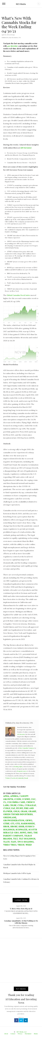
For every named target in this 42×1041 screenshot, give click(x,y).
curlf (6, 808)
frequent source (22, 771)
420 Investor (12, 46)
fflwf (19, 808)
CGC (33, 799)
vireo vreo (9, 844)
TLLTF (6, 841)
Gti (12, 823)
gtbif (6, 823)
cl (4, 802)
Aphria (14, 796)
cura (20, 805)
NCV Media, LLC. (22, 1032)
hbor (6, 826)
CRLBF (13, 805)
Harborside (28, 823)
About (6, 1033)
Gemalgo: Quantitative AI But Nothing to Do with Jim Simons (21, 922)
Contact (12, 1033)
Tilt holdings (27, 838)
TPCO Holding (25, 841)
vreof (20, 844)
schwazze (21, 829)
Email (26, 778)
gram (24, 811)
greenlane (9, 817)
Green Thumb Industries (18, 814)
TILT (15, 838)
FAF (13, 808)
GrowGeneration (13, 820)
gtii (17, 823)
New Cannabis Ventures (26, 748)
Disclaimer (28, 1033)
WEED (29, 844)
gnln (16, 811)
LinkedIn (20, 778)
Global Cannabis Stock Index (18, 295)
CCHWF (26, 799)
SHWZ (23, 832)
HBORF (13, 826)
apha (6, 796)
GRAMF (32, 811)
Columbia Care (16, 802)
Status (36, 1033)
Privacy (20, 1033)
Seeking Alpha (18, 766)
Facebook (14, 778)
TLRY (13, 841)
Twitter (7, 778)
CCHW (17, 799)
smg (29, 832)
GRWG (28, 820)
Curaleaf (30, 805)
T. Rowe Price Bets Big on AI (21, 909)
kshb (21, 826)
